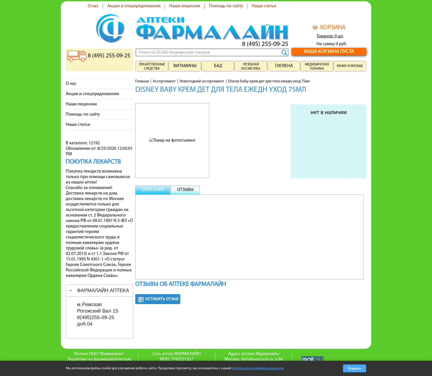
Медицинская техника (317, 67)
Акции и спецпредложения (133, 6)
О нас (93, 6)
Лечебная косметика (250, 67)
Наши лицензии (184, 6)
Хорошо (354, 368)
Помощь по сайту (226, 6)
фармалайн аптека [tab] (103, 290)
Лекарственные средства (152, 67)
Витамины (185, 66)
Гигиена (284, 66)
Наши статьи (264, 6)
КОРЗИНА (333, 28)
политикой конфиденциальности (258, 368)
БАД (218, 66)
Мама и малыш (350, 66)
